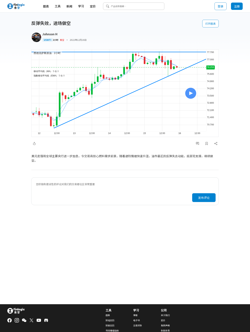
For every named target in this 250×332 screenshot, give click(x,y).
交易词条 (137, 325)
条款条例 (165, 330)
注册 (237, 6)
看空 (62, 39)
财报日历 (110, 325)
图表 (46, 6)
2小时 (55, 39)
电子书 (136, 320)
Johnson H (49, 34)
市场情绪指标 (112, 330)
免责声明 (165, 325)
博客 (135, 315)
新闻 (69, 6)
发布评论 (204, 197)
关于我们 (165, 315)
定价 (93, 6)
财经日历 (110, 320)
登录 (220, 6)
